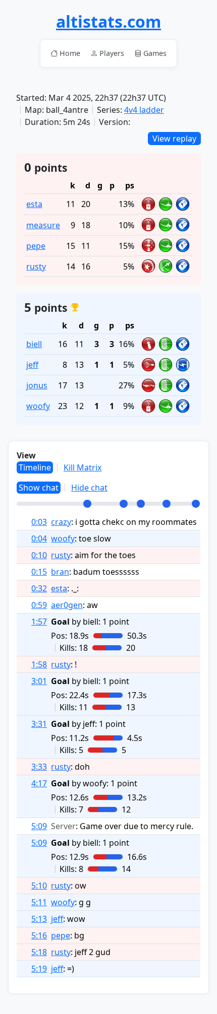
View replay (174, 138)
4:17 (39, 783)
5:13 (39, 918)
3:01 (39, 681)
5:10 (39, 885)
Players (111, 53)
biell (34, 344)
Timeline (35, 467)
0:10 (39, 555)
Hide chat (89, 487)
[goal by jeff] (141, 504)
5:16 (39, 935)
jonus (36, 385)
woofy (38, 406)
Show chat (39, 487)
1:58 (39, 664)
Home (70, 53)
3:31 (39, 723)
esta (34, 204)
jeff (32, 364)
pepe (35, 245)
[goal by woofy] (166, 504)
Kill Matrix (82, 467)
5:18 (39, 952)
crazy (61, 521)
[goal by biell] (87, 504)
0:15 (39, 571)
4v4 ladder (144, 109)
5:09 (39, 826)
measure (43, 225)
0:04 (39, 538)
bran (60, 571)
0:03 (39, 521)
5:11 (39, 902)
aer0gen (67, 605)
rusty (36, 266)
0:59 (39, 605)
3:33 (39, 766)
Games (155, 53)
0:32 (39, 588)
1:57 (39, 621)
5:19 (39, 968)
